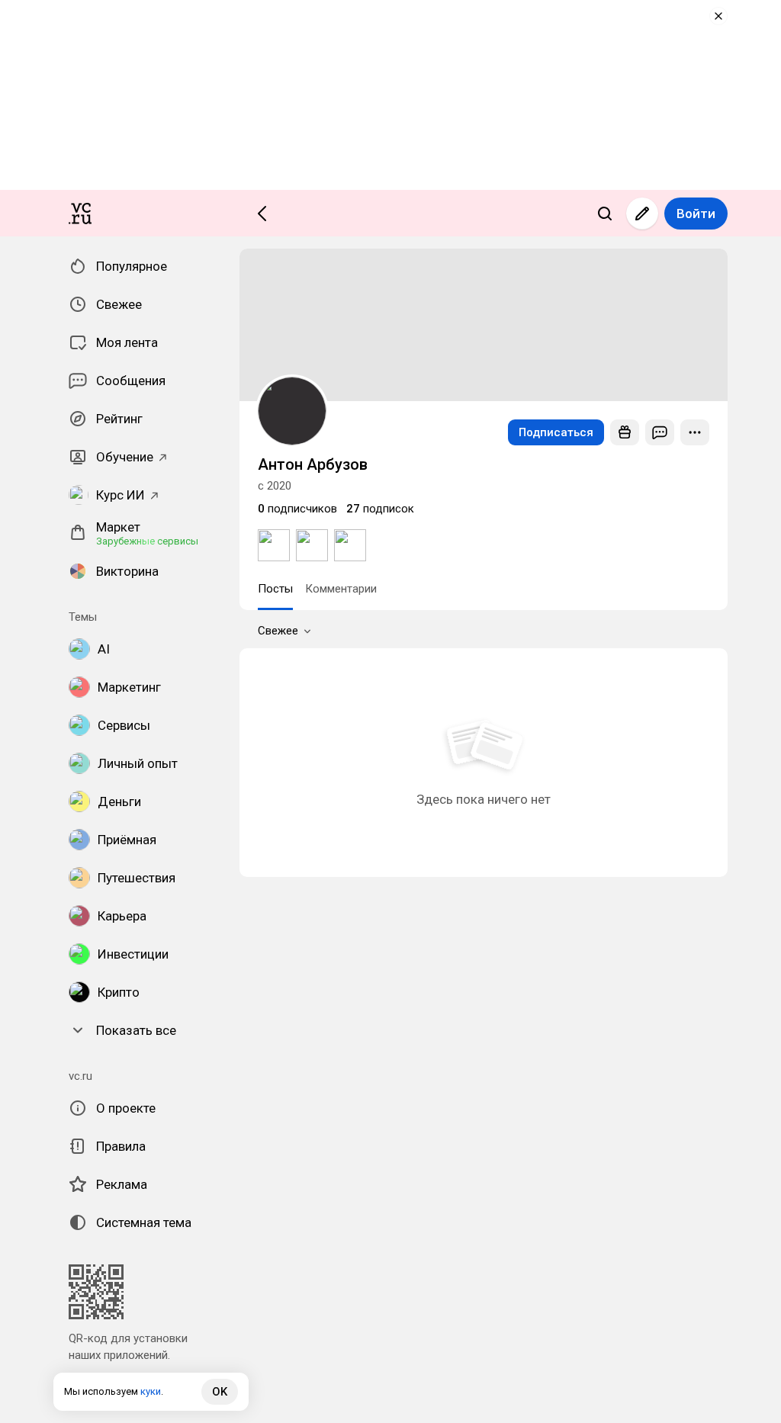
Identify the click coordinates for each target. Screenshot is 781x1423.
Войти (696, 213)
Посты (275, 589)
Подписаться (556, 432)
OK (219, 1392)
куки (150, 1391)
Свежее (278, 631)
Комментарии (341, 589)
